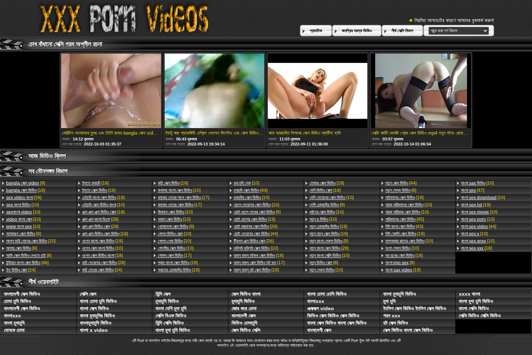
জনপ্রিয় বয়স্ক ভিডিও (357, 30)
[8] (28, 255)
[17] (183, 197)
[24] (20, 269)
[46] (27, 262)
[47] (472, 190)
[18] (95, 183)
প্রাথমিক (316, 30)
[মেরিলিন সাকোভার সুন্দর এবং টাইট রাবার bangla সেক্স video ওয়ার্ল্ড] (111, 91)
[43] (404, 226)
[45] (404, 219)
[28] (23, 197)
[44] (250, 190)
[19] (25, 190)
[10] (22, 204)
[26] (255, 226)
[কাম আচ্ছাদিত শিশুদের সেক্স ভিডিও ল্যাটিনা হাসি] (317, 91)
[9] (25, 183)
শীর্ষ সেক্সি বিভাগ (402, 30)
